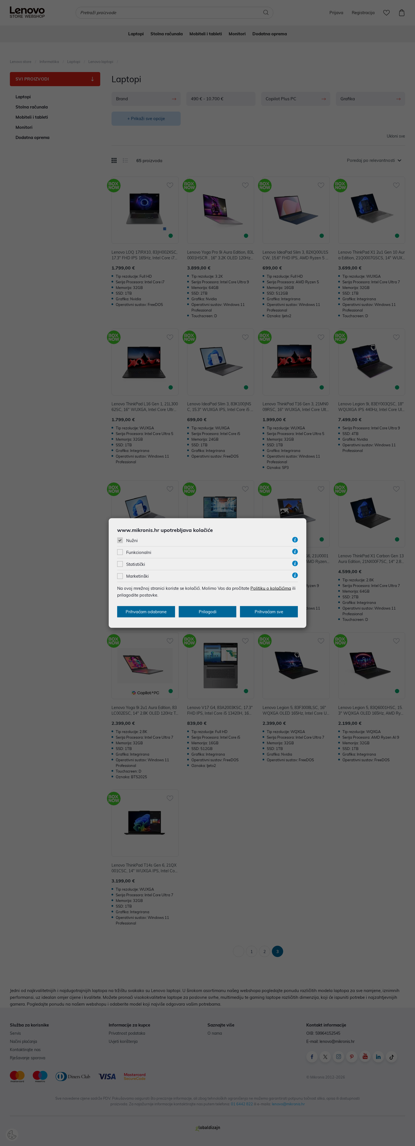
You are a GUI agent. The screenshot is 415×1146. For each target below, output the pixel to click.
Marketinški (137, 576)
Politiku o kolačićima (270, 588)
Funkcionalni (138, 552)
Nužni (132, 540)
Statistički (135, 564)
